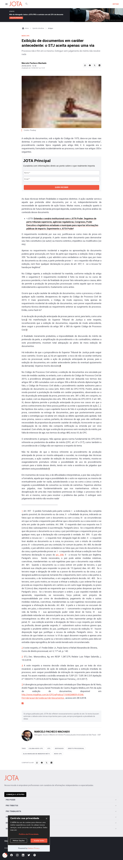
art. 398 (59, 554)
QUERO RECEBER (61, 187)
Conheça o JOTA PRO (15, 794)
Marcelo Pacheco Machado (34, 63)
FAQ (6, 841)
